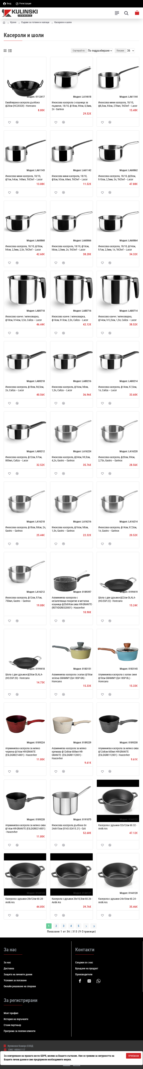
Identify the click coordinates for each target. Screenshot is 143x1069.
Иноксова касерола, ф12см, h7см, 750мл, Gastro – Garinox (23, 599)
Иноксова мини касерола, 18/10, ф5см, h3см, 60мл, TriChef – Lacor (70, 178)
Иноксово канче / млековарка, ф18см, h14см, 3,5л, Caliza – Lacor (23, 318)
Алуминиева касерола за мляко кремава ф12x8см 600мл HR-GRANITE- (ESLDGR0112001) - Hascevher (69, 753)
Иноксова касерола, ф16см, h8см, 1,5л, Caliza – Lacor (70, 388)
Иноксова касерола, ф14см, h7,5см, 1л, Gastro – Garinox (117, 529)
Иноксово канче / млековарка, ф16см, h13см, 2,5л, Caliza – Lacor (70, 318)
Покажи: (120, 50)
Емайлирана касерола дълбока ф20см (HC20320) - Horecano (22, 104)
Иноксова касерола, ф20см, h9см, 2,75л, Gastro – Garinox (116, 459)
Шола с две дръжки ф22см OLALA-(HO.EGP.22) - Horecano (117, 599)
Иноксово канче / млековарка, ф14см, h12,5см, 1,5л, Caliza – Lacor (117, 318)
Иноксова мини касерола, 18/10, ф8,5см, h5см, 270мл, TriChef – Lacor (117, 104)
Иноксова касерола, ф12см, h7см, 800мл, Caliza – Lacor (23, 459)
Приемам (133, 1055)
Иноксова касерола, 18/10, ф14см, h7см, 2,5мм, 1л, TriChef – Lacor (117, 248)
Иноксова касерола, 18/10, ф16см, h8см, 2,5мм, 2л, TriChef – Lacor (70, 248)
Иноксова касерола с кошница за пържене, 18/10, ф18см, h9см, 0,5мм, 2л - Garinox (72, 106)
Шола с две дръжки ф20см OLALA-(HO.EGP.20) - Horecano (24, 676)
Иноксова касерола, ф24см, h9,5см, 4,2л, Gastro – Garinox (71, 459)
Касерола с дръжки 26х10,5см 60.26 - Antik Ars (72, 900)
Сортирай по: (79, 50)
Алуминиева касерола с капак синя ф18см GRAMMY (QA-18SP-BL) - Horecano (117, 678)
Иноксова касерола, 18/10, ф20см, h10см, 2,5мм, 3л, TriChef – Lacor (117, 178)
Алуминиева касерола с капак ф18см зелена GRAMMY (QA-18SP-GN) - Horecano (72, 678)
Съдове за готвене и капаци (35, 22)
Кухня (13, 22)
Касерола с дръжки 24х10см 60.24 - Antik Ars (117, 900)
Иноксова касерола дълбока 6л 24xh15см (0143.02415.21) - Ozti (69, 827)
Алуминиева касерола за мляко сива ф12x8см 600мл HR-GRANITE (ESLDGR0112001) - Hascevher (118, 751)
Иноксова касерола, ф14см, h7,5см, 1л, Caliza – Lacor (117, 388)
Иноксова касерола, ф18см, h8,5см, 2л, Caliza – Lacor (24, 388)
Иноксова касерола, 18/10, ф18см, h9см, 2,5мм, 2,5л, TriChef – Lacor (24, 248)
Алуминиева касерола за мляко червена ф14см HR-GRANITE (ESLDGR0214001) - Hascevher (22, 751)
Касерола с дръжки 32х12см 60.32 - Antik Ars (117, 827)
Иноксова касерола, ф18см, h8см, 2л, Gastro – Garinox (25, 529)
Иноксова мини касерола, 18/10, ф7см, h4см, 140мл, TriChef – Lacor (23, 178)
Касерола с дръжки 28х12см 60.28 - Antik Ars (24, 900)
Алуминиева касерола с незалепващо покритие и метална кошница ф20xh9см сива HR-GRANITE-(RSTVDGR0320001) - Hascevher (72, 602)
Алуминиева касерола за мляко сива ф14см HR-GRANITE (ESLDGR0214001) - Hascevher (25, 828)
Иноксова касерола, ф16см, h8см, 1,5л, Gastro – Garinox (70, 529)
